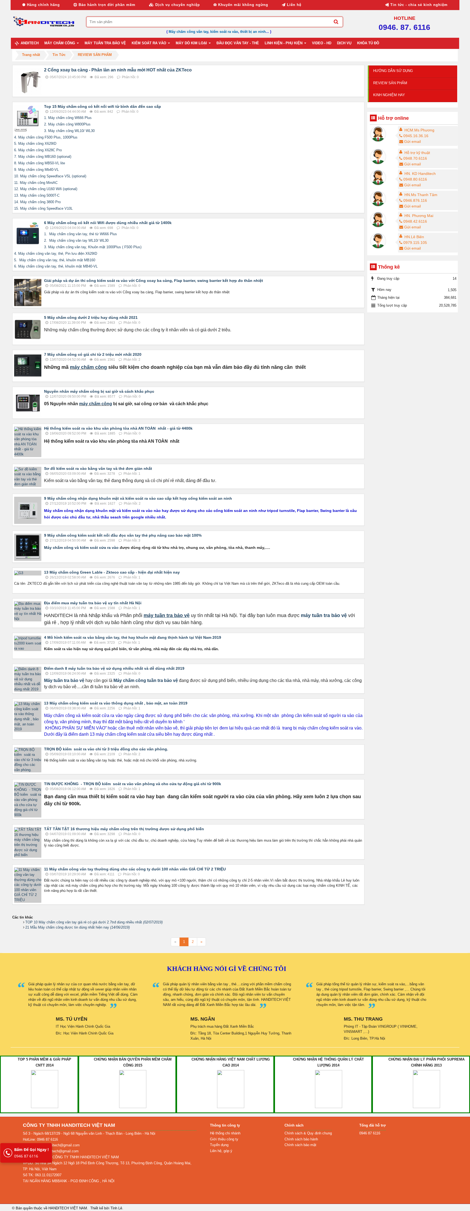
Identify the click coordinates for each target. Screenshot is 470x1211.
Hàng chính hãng (43, 5)
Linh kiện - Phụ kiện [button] (284, 43)
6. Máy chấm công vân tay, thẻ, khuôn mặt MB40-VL (56, 266)
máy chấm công (88, 367)
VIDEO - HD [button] (321, 43)
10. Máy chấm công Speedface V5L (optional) (50, 176)
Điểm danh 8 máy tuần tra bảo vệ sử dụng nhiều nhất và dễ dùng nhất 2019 (114, 668)
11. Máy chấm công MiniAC (36, 183)
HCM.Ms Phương (419, 130)
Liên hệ (293, 5)
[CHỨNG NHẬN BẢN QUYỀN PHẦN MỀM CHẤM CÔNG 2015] (132, 1089)
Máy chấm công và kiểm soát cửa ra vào (81, 547)
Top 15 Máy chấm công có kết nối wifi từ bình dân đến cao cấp (102, 106)
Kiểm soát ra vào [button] (149, 43)
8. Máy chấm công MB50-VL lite (39, 163)
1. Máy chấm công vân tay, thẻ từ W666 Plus (80, 234)
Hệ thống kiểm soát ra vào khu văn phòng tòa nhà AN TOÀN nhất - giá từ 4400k (118, 428)
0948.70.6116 (415, 158)
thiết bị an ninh (253, 32)
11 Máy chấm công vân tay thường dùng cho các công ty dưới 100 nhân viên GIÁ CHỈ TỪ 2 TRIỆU (135, 869)
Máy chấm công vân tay (188, 32)
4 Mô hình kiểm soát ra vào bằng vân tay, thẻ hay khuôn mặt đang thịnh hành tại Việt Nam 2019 (132, 637)
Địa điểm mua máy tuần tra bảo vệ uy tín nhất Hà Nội (92, 603)
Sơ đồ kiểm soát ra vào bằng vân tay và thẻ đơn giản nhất (98, 468)
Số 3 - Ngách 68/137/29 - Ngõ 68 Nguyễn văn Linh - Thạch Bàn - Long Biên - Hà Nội (89, 1133)
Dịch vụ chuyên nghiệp (177, 5)
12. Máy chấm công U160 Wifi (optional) (45, 189)
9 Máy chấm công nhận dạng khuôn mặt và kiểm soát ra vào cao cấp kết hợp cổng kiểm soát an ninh (138, 498)
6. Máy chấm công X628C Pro (38, 150)
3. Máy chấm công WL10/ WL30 (69, 131)
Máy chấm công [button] (60, 43)
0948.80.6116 (415, 179)
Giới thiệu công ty (224, 1139)
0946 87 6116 (31, 1153)
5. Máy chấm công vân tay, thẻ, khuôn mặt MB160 (54, 260)
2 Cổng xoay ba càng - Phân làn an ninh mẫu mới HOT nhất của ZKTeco (118, 70)
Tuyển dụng (219, 1145)
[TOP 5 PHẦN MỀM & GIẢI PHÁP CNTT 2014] (44, 1089)
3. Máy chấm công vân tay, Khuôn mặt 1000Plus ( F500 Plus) (92, 247)
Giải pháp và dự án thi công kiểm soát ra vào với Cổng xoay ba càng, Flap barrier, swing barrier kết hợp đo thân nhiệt (153, 280)
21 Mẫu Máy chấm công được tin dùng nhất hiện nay (77, 927)
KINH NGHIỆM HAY (389, 95)
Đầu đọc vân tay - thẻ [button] (238, 43)
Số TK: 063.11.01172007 (42, 1175)
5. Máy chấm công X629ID (35, 143)
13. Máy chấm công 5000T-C (37, 195)
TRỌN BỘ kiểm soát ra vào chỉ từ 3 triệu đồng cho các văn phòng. (106, 749)
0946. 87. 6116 (404, 27)
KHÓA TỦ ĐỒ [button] (368, 43)
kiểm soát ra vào (224, 32)
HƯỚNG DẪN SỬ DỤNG (393, 71)
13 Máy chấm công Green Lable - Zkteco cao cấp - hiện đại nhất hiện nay (112, 572)
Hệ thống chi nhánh (225, 1133)
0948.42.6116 (415, 221)
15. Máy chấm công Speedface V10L (43, 208)
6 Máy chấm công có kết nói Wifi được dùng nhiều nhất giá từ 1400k (108, 223)
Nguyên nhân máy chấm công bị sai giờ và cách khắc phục (99, 391)
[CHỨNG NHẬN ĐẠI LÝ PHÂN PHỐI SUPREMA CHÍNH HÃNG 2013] (426, 1089)
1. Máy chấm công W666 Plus (68, 118)
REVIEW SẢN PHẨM (390, 83)
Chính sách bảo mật (300, 1145)
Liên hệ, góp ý (221, 1151)
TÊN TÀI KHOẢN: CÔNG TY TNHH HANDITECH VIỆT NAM (71, 1157)
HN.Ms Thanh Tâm (420, 195)
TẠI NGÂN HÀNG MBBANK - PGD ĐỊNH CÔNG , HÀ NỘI (69, 1181)
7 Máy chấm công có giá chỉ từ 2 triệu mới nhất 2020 (92, 354)
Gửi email (412, 141)
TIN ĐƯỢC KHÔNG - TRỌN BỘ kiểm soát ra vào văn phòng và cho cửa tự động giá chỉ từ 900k (132, 784)
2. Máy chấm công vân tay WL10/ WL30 (76, 240)
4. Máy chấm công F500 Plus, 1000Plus (46, 137)
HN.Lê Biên (414, 237)
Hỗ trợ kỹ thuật (417, 152)
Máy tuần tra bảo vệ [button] (105, 43)
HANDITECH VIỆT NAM (67, 1208)
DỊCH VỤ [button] (344, 43)
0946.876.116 (415, 200)
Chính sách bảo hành (301, 1139)
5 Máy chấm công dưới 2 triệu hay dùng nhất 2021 (91, 317)
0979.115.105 (415, 242)
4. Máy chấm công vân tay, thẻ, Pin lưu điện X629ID (55, 253)
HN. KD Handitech (420, 173)
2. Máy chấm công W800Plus (67, 124)
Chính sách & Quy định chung (308, 1133)
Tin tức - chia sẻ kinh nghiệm (418, 5)
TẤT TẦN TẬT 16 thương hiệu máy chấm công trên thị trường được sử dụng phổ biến (124, 829)
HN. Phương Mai (418, 215)
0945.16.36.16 (415, 136)
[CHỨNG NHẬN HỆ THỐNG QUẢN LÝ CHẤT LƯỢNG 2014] (328, 1089)
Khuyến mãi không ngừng (242, 5)
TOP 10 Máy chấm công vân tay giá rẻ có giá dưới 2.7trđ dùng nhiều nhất (94, 922)
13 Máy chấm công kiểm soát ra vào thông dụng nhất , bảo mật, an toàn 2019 (115, 703)
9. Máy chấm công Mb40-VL (36, 170)
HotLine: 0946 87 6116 (40, 1139)
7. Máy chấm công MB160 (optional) (42, 157)
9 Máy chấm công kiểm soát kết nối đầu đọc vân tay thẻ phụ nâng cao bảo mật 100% (123, 535)
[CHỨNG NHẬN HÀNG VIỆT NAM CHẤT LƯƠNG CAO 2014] (230, 1089)
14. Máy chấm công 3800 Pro (37, 202)
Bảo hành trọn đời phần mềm (106, 5)
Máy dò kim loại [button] (192, 43)
